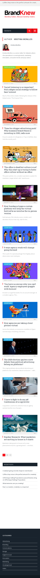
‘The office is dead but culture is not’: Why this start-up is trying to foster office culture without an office (20, 169)
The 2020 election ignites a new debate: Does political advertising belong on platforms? (19, 362)
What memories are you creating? (13, 483)
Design (6, 147)
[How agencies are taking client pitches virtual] (20, 310)
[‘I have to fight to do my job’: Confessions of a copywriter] (20, 386)
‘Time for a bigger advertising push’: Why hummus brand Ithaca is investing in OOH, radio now (20, 130)
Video (4, 568)
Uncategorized (7, 565)
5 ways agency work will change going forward (19, 248)
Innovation (6, 558)
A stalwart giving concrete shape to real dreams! (18, 471)
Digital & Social (9, 67)
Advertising (8, 106)
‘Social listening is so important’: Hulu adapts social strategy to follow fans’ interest (20, 89)
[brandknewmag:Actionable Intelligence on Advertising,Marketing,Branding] (20, 13)
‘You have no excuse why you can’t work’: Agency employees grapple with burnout (20, 286)
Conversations (7, 548)
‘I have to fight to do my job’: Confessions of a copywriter (16, 400)
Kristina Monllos (16, 45)
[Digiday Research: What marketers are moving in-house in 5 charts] (20, 424)
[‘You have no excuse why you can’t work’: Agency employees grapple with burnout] (20, 271)
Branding (7, 416)
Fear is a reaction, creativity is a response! (16, 487)
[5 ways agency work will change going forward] (20, 235)
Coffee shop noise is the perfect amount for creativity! (20, 2)
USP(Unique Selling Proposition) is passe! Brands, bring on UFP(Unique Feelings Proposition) (20, 479)
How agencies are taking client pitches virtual (18, 324)
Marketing (6, 562)
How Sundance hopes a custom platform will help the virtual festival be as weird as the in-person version (20, 210)
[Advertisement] (21, 23)
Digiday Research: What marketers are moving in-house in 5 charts (19, 438)
